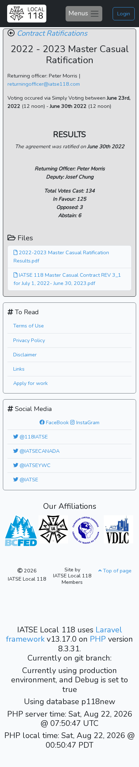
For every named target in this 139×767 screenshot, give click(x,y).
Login (123, 13)
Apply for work (30, 383)
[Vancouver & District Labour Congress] (118, 528)
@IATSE (28, 479)
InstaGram (87, 422)
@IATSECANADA (39, 451)
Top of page (117, 570)
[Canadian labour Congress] (86, 529)
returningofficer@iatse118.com (43, 83)
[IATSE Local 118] (26, 13)
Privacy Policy (29, 340)
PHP (99, 639)
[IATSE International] (53, 528)
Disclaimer (25, 354)
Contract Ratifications (52, 33)
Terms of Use (28, 325)
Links (19, 368)
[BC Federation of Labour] (20, 529)
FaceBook (57, 422)
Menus (79, 13)
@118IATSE (33, 436)
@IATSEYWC (34, 465)
